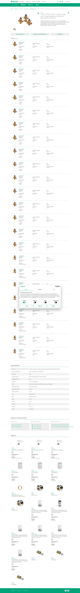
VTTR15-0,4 (21, 162)
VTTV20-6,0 (21, 135)
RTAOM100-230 (34, 471)
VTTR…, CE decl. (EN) (37, 426)
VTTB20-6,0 (21, 349)
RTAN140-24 (14, 558)
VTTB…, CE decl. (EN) (37, 424)
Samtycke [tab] (26, 289)
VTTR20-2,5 (21, 215)
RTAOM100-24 (14, 471)
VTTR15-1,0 (21, 189)
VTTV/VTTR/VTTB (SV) (17, 426)
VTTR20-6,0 (21, 242)
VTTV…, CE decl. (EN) (37, 428)
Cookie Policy (19, 590)
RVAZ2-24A (14, 448)
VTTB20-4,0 (21, 336)
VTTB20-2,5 (21, 322)
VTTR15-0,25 (21, 149)
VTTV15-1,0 (21, 82)
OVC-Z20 (33, 558)
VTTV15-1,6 (21, 95)
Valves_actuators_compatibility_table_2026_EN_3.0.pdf (63, 426)
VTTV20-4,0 (21, 122)
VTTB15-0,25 (21, 255)
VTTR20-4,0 (21, 229)
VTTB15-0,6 (21, 282)
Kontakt (38, 1)
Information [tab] (40, 289)
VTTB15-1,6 (21, 309)
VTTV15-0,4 (21, 55)
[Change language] (68, 591)
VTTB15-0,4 (21, 269)
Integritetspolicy (25, 590)
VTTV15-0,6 (21, 68)
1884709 (13, 509)
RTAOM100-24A (54, 471)
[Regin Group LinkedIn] (66, 591)
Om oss (33, 1)
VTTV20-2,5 (21, 109)
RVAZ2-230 (33, 448)
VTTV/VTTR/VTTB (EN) (18, 424)
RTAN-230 (33, 509)
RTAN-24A (53, 509)
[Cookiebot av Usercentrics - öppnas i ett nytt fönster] (56, 286)
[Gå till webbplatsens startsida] (14, 1)
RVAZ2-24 (53, 448)
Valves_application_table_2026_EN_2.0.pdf (61, 424)
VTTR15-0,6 (21, 175)
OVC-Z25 (13, 583)
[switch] (34, 302)
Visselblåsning (13, 590)
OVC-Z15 (52, 558)
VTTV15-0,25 (21, 42)
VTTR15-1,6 (21, 202)
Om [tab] (53, 289)
